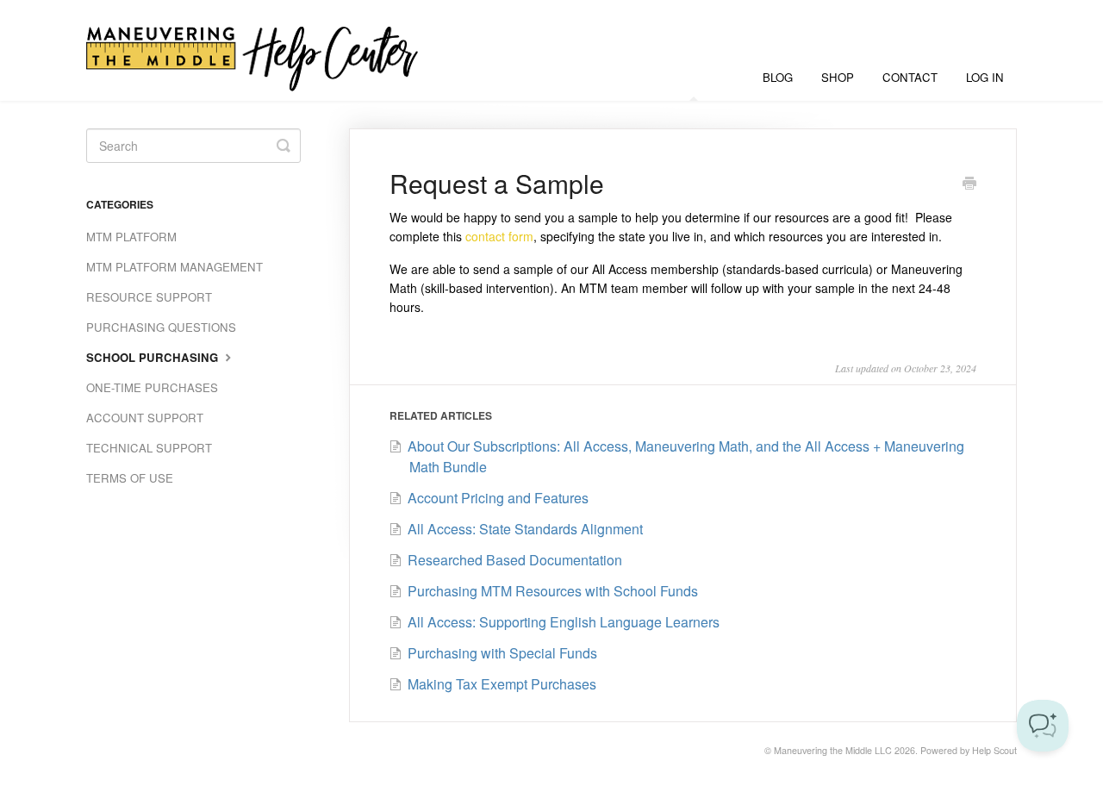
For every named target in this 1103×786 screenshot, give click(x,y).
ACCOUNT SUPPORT (144, 417)
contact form (499, 236)
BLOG (778, 77)
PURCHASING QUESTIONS (161, 327)
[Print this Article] (969, 184)
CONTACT (910, 77)
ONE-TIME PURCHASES (152, 387)
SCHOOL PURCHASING (153, 357)
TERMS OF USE (129, 478)
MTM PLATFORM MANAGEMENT (174, 267)
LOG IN (985, 77)
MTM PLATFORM (131, 236)
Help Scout (994, 750)
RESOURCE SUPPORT (149, 297)
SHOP (837, 77)
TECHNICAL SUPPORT (149, 448)
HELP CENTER (693, 77)
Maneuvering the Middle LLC (833, 750)
